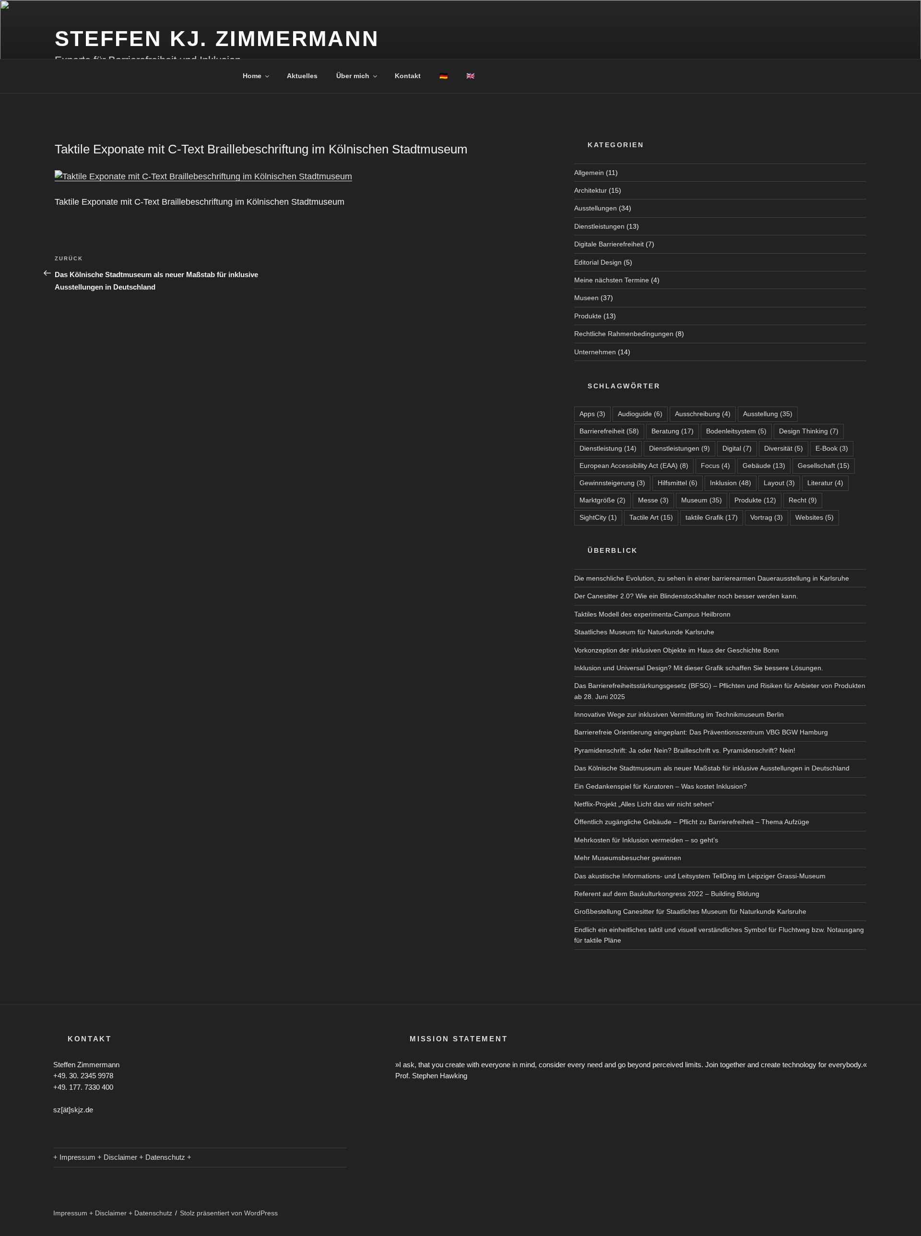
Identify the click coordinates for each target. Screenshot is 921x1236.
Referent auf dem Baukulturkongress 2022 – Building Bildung (666, 894)
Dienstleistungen (599, 226)
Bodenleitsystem (736, 431)
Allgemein (589, 172)
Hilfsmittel (677, 483)
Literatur (825, 483)
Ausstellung (767, 414)
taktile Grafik (711, 517)
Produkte (588, 316)
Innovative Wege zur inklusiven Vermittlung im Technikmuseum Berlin (679, 714)
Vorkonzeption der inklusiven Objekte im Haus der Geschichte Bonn (676, 650)
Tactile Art (651, 517)
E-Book (831, 448)
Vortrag (766, 517)
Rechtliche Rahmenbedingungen (623, 334)
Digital (737, 448)
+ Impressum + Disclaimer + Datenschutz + (122, 1157)
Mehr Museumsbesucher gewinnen (627, 858)
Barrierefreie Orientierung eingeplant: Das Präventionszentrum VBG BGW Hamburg (701, 732)
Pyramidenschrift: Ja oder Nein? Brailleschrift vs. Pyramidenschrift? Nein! (684, 750)
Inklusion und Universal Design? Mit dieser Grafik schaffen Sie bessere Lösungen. (698, 668)
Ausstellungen (595, 208)
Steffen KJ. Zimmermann (217, 38)
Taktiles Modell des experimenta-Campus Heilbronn (652, 614)
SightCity (598, 517)
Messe (653, 500)
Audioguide (640, 414)
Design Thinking (808, 431)
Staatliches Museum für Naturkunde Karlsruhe (644, 632)
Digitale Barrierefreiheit (609, 244)
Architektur (590, 190)
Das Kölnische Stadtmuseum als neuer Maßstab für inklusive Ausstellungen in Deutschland (712, 768)
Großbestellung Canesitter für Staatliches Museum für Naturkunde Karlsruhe (690, 911)
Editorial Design (598, 262)
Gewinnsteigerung (612, 483)
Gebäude (764, 465)
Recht (803, 500)
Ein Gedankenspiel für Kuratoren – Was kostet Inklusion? (660, 786)
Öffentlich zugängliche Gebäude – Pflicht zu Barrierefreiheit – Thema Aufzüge (691, 822)
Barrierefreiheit (609, 431)
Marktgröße (602, 500)
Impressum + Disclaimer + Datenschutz (112, 1213)
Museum (701, 500)
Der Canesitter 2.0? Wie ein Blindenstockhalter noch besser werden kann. (686, 596)
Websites (814, 517)
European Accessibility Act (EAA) (633, 465)
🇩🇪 (443, 76)
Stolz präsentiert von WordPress (229, 1213)
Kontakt (408, 76)
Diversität (783, 448)
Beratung (672, 431)
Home (252, 76)
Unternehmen (595, 352)
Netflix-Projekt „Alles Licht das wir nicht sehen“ (644, 804)
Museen (586, 298)
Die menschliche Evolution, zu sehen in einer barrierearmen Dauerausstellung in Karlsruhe (711, 578)
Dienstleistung (608, 448)
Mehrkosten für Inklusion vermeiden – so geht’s (646, 840)
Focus (715, 465)
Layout (779, 483)
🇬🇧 (470, 76)
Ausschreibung (703, 414)
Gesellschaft (824, 465)
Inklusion (730, 483)
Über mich (352, 76)
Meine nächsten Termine (611, 280)
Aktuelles (302, 76)
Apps (592, 414)
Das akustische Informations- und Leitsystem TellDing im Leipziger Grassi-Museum (700, 876)
